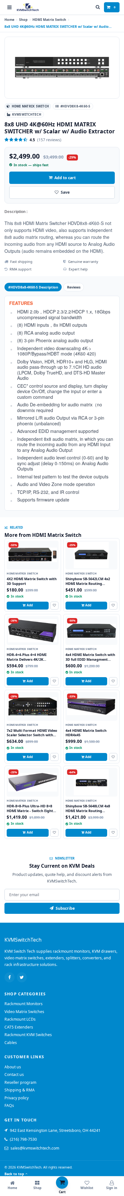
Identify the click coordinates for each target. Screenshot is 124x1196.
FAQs (9, 1105)
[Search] (98, 7)
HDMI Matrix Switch (49, 19)
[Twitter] (22, 977)
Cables (10, 1042)
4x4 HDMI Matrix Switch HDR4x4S (86, 733)
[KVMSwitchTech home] (28, 7)
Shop (23, 19)
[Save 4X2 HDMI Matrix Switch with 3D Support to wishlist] (54, 606)
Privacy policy (16, 1098)
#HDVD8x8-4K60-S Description (33, 287)
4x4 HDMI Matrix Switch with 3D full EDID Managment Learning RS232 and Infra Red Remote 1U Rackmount (90, 661)
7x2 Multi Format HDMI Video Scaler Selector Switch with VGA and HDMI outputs (32, 735)
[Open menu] (9, 7)
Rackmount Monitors (23, 1003)
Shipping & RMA (19, 1090)
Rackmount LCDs (20, 1019)
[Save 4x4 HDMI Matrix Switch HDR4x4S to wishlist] (113, 757)
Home (9, 19)
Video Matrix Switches (24, 1011)
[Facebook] (9, 977)
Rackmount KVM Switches (28, 1034)
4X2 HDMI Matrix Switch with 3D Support (32, 581)
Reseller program (20, 1082)
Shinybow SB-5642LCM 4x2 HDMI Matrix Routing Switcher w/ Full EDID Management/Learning (87, 585)
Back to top (14, 1174)
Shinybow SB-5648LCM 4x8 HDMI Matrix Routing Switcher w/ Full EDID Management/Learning (87, 813)
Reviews (73, 287)
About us (12, 1067)
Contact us (14, 1074)
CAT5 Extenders (18, 1027)
